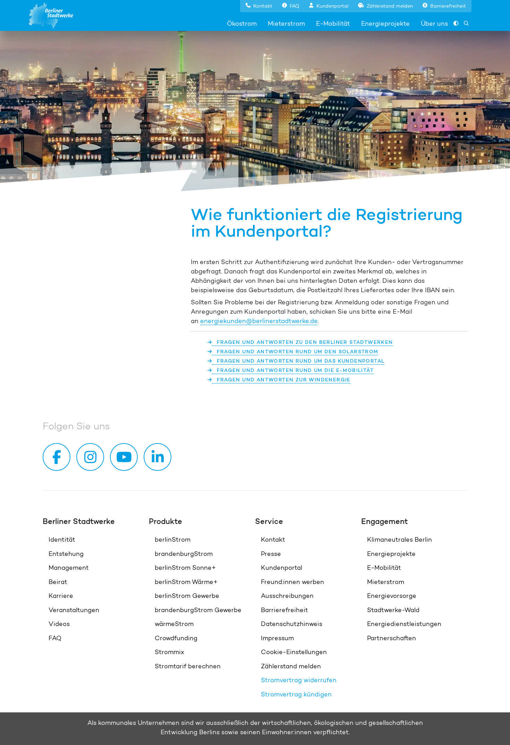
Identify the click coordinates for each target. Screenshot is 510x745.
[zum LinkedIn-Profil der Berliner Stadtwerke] (159, 457)
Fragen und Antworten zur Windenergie (281, 379)
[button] (259, 5)
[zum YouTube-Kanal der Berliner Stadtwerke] (125, 457)
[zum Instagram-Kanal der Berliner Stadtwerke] (91, 457)
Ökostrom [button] (242, 23)
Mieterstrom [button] (286, 23)
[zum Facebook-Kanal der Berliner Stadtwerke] (58, 457)
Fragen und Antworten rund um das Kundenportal (298, 361)
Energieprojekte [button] (385, 23)
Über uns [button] (434, 23)
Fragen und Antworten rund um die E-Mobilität (293, 370)
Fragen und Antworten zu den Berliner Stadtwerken (302, 342)
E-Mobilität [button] (333, 23)
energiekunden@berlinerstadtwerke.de (259, 320)
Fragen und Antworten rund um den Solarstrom (295, 351)
